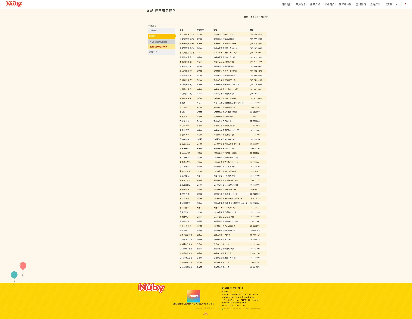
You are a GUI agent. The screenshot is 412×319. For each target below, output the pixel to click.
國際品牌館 (345, 4)
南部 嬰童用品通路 (158, 47)
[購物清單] (400, 4)
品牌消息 (301, 4)
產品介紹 (315, 4)
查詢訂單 (375, 4)
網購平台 (153, 52)
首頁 (246, 17)
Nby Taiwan (253, 300)
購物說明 (211, 304)
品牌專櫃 (153, 31)
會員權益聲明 (200, 304)
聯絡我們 (330, 4)
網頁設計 (211, 308)
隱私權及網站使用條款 (183, 304)
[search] (406, 4)
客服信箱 (361, 4)
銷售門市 (153, 36)
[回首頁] (14, 4)
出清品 (388, 4)
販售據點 (255, 17)
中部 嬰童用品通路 (158, 42)
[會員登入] (397, 4)
